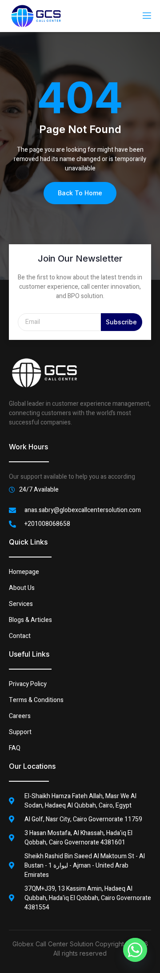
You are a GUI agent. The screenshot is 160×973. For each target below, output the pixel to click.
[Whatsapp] (135, 950)
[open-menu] (146, 15)
